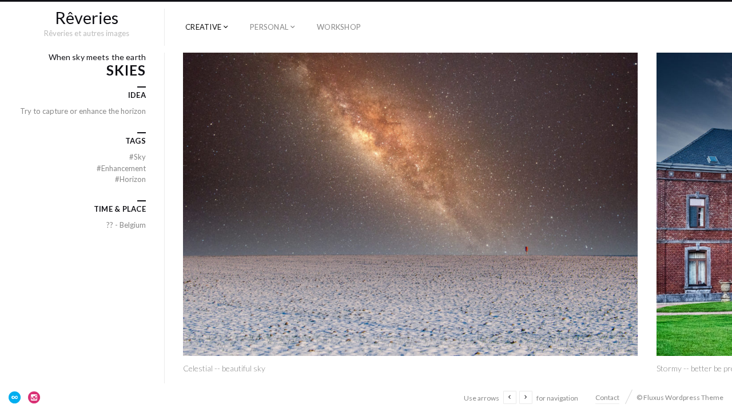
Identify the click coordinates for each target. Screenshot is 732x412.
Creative (203, 26)
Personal (269, 26)
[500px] (15, 397)
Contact (607, 397)
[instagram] (34, 397)
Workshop (339, 26)
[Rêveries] (86, 19)
